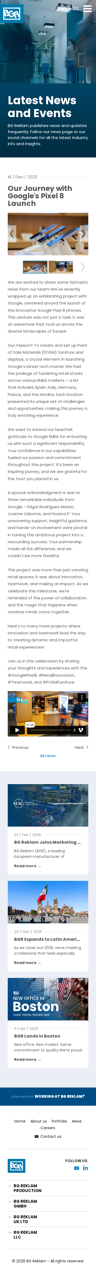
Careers (48, 1128)
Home (20, 1121)
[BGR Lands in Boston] (48, 999)
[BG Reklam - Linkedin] (85, 1168)
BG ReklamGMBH (25, 1203)
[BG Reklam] (11, 13)
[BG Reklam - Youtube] (76, 1168)
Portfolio (59, 1121)
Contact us (50, 1136)
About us (38, 1121)
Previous (20, 747)
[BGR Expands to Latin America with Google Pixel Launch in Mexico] (48, 902)
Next (79, 747)
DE (76, 8)
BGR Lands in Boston (37, 1036)
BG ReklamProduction (28, 1188)
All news (48, 756)
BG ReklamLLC (25, 1234)
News (77, 1121)
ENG (62, 8)
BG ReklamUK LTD (25, 1219)
